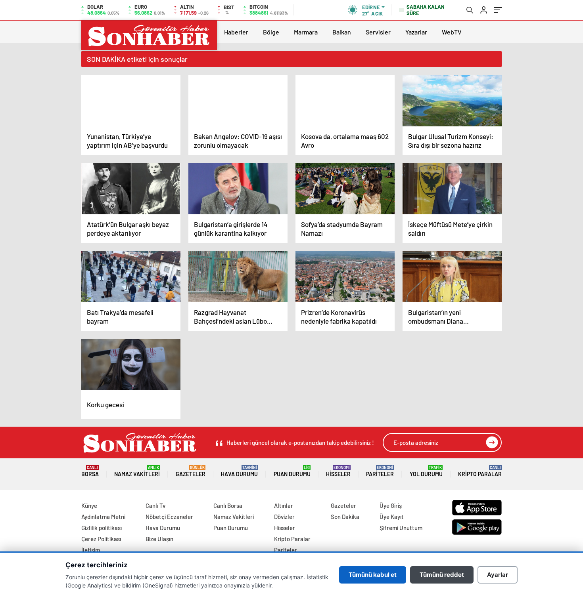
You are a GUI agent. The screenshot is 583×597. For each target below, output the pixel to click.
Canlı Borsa (227, 505)
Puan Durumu (292, 471)
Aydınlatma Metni (103, 516)
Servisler (378, 32)
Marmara (306, 32)
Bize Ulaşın (159, 538)
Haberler (236, 32)
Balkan (341, 32)
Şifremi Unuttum (401, 527)
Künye (89, 505)
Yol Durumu (426, 471)
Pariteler (380, 471)
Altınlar (283, 505)
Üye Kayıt (392, 516)
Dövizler (284, 516)
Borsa (90, 471)
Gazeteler (190, 471)
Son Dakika (345, 516)
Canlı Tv (155, 505)
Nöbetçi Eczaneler (169, 516)
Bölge (271, 32)
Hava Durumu (239, 471)
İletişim (90, 549)
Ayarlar (497, 574)
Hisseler (338, 471)
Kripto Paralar (480, 471)
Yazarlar (416, 32)
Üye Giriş (391, 505)
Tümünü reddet (442, 574)
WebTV (452, 32)
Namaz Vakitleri (137, 471)
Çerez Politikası (101, 538)
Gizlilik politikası (101, 527)
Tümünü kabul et (373, 574)
